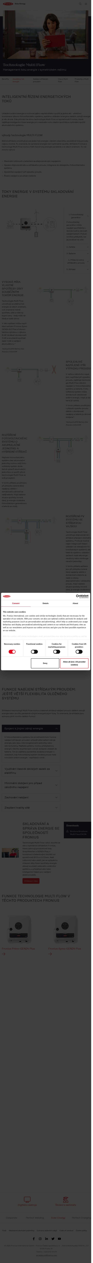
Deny (45, 663)
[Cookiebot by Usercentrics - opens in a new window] (77, 596)
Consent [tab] (15, 603)
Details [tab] (46, 603)
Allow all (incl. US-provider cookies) (74, 663)
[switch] (34, 652)
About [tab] (75, 603)
